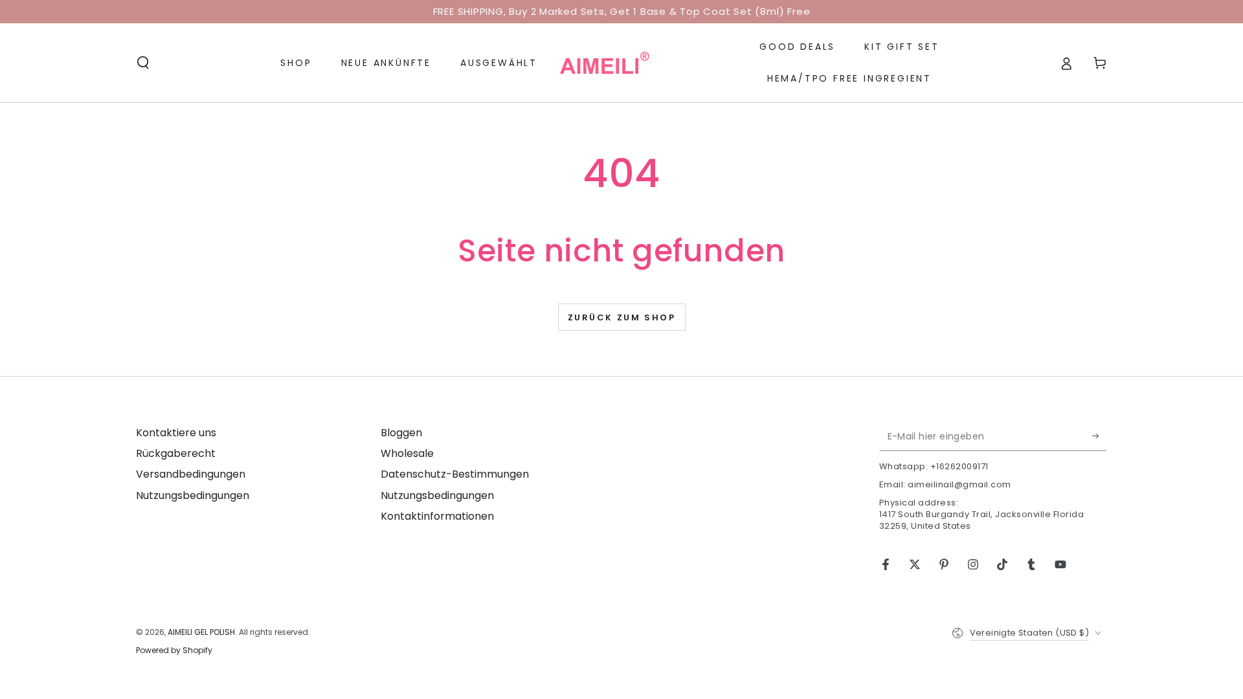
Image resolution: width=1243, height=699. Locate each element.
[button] (143, 63)
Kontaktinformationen (437, 516)
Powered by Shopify (174, 650)
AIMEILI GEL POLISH (201, 632)
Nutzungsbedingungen (192, 495)
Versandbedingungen (190, 474)
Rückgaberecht (176, 453)
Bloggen (401, 432)
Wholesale (407, 453)
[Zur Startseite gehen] (604, 63)
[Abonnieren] (1099, 436)
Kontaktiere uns (176, 432)
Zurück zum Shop (622, 317)
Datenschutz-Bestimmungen (455, 474)
